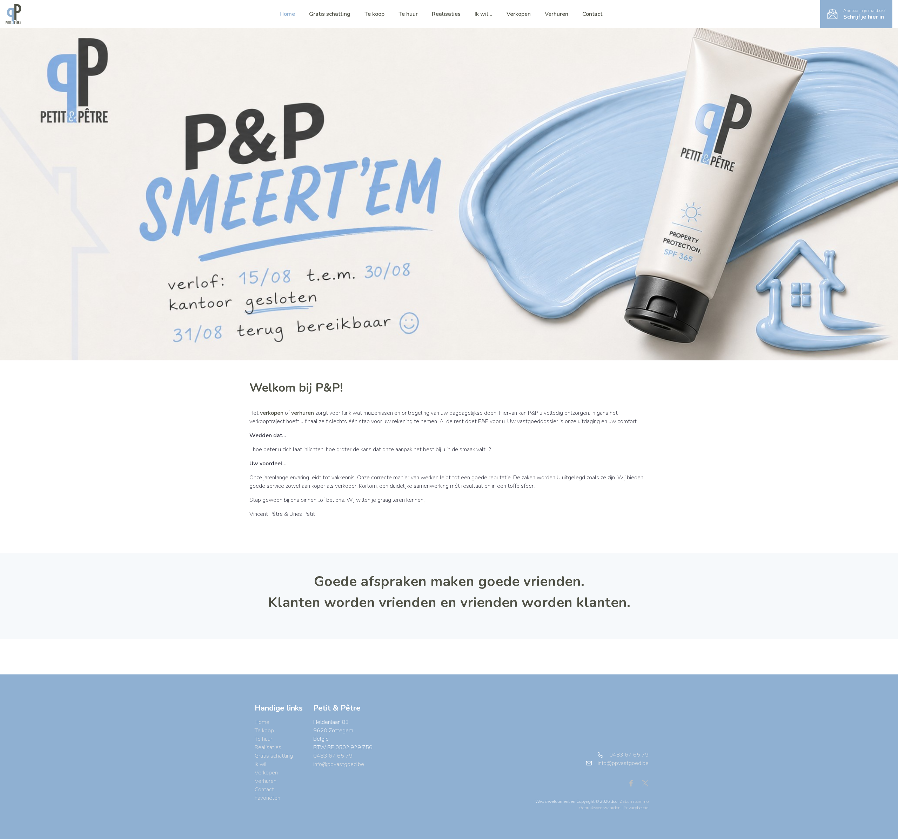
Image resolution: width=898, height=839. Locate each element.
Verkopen (519, 14)
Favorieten (267, 798)
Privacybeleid (636, 808)
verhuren (302, 413)
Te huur (408, 14)
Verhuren (556, 14)
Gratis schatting (329, 14)
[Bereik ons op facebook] (634, 783)
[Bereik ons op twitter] (645, 783)
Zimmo (642, 801)
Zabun (626, 801)
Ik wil (261, 764)
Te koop (374, 14)
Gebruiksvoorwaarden (600, 808)
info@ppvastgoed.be (338, 764)
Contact (592, 14)
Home (287, 14)
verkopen (271, 413)
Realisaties (446, 14)
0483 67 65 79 (333, 756)
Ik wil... (483, 14)
